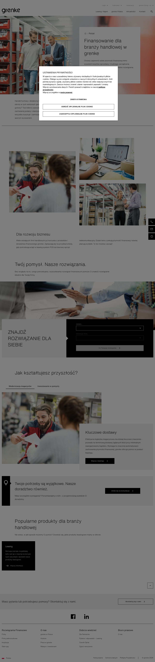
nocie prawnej (66, 92)
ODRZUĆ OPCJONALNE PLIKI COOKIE (77, 107)
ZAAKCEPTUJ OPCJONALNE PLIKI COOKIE (77, 114)
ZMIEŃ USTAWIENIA (78, 99)
